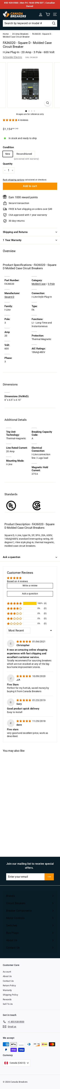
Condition (8, 147)
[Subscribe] (49, 876)
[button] (10, 120)
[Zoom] (47, 103)
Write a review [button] (30, 585)
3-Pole (51, 284)
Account (7, 971)
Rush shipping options (13, 180)
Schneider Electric (12, 57)
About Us (7, 976)
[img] (24, 641)
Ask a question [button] (30, 593)
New (7, 154)
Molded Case (39, 284)
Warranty (7, 990)
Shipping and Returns (15, 232)
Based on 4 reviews (17, 581)
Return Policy (9, 985)
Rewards (7, 999)
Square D (9, 296)
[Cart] (48, 14)
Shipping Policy (10, 994)
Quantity (7, 163)
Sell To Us (8, 1004)
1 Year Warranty (12, 240)
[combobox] (30, 23)
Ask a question (11, 557)
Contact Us (8, 981)
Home (5, 34)
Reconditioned (24, 155)
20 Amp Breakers (20, 34)
